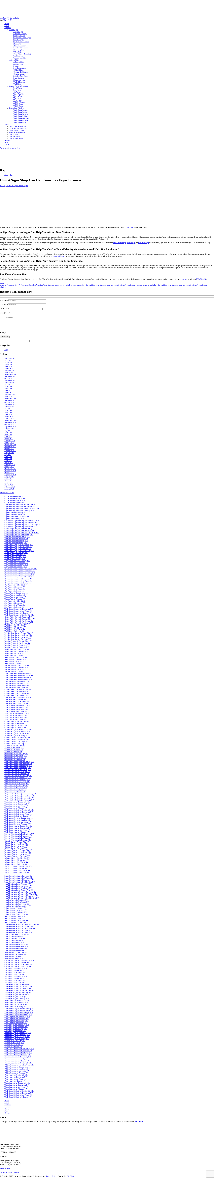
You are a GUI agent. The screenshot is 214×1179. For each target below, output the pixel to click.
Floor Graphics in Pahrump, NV (15, 711)
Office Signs (17, 52)
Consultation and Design (17, 128)
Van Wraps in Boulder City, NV (15, 585)
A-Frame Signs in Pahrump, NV (15, 864)
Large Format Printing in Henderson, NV (19, 880)
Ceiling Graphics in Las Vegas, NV (16, 693)
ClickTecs (70, 1176)
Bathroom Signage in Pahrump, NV (17, 856)
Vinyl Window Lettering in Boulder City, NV (20, 794)
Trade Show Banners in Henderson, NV (18, 609)
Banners (16, 66)
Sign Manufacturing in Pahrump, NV (17, 884)
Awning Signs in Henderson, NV (16, 667)
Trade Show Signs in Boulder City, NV (18, 826)
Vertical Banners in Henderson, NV (17, 683)
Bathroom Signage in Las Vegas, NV (17, 854)
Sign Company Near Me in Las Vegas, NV (19, 930)
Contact (7, 144)
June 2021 (8, 479)
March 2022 (8, 463)
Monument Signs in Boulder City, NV (17, 729)
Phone (2, 313)
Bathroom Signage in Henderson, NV (17, 852)
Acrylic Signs (18, 32)
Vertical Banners (19, 82)
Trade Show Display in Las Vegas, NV (18, 766)
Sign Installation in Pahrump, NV (16, 900)
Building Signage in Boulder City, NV (18, 641)
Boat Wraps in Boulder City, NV (16, 553)
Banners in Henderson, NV (14, 748)
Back (2, 283)
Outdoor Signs (14, 60)
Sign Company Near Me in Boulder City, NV (20, 504)
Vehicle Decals (18, 106)
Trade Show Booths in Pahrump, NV (17, 824)
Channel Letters (19, 74)
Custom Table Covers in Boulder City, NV (19, 619)
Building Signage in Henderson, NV (17, 643)
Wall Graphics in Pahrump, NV (15, 655)
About (6, 26)
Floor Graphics (18, 50)
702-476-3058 (8, 20)
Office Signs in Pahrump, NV (14, 760)
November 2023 (10, 423)
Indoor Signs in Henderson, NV (15, 912)
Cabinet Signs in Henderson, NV (16, 723)
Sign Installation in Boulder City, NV (17, 906)
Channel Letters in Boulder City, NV (17, 738)
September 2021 (10, 475)
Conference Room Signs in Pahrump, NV (19, 575)
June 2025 (8, 386)
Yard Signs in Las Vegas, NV (14, 629)
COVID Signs (18, 40)
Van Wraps (17, 98)
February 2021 (9, 487)
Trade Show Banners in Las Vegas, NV (18, 611)
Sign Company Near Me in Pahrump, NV (19, 510)
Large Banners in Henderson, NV (16, 563)
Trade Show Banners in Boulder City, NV (19, 615)
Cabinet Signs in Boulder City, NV (16, 721)
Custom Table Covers (21, 42)
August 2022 (9, 453)
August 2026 (9, 358)
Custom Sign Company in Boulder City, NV (20, 529)
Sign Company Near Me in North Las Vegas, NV (21, 508)
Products (7, 28)
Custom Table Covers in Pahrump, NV (18, 617)
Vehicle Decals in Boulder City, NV (17, 537)
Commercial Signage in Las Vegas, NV (18, 581)
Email (2, 309)
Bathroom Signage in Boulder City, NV (18, 850)
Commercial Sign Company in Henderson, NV (21, 523)
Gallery (7, 140)
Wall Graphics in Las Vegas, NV (16, 653)
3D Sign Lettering (19, 46)
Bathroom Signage (20, 34)
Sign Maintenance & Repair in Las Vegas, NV (20, 894)
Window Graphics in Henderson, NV (17, 770)
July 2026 (7, 360)
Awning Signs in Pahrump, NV (15, 671)
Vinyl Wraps (17, 100)
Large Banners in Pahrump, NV (15, 567)
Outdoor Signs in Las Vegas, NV (16, 918)
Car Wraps (17, 92)
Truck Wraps (17, 96)
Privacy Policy (51, 1176)
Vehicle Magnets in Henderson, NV (17, 699)
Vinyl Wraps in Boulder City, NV (16, 786)
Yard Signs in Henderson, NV (15, 627)
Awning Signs (18, 64)
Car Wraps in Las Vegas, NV (14, 500)
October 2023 (9, 425)
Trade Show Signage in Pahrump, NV (17, 549)
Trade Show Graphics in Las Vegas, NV (18, 677)
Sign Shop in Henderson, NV (14, 514)
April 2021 (8, 483)
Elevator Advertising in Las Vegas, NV (18, 838)
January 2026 (9, 372)
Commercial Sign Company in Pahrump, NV (20, 527)
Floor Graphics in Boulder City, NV (17, 705)
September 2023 (10, 427)
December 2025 (10, 374)
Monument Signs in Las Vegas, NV (17, 734)
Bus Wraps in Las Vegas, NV (14, 605)
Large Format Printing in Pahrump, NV (18, 876)
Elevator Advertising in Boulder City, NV (19, 834)
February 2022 (9, 465)
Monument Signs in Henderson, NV (17, 731)
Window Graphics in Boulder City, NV (18, 776)
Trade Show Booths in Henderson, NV (18, 820)
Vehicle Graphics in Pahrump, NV (16, 784)
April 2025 (8, 390)
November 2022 (10, 447)
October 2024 (9, 402)
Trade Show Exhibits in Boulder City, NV (19, 810)
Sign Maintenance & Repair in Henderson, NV (21, 896)
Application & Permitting (18, 126)
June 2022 (8, 457)
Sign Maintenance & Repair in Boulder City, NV (21, 898)
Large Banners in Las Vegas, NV (16, 565)
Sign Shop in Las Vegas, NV (14, 940)
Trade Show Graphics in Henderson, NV (18, 675)
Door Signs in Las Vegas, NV (15, 661)
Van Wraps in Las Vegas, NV (14, 589)
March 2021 (8, 485)
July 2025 (7, 384)
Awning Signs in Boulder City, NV (16, 665)
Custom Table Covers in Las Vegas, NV (18, 623)
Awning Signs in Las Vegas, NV (16, 669)
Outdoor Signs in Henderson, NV (16, 920)
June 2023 (8, 433)
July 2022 (7, 455)
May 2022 (8, 459)
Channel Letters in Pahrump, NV (16, 744)
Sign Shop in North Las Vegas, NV (16, 517)
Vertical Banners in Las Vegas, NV (16, 685)
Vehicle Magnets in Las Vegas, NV (16, 701)
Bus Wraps (17, 90)
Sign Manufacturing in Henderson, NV (18, 888)
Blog (6, 142)
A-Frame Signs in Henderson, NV (16, 860)
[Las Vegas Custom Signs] (16, 16)
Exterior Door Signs (20, 76)
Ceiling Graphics (19, 36)
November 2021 (10, 471)
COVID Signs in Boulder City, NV (16, 842)
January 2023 (9, 443)
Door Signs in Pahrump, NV (14, 663)
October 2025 (9, 378)
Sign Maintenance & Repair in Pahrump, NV (20, 892)
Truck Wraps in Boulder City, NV (16, 593)
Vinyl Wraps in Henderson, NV (15, 788)
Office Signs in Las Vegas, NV (15, 758)
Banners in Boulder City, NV (14, 746)
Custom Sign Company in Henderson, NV (19, 531)
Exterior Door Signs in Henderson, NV (18, 635)
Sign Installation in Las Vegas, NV (16, 902)
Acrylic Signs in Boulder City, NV (16, 713)
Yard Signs (17, 84)
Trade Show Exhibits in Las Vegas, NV (18, 814)
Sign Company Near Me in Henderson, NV (19, 506)
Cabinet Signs (18, 70)
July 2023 (7, 431)
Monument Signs (19, 80)
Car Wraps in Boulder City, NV (15, 496)
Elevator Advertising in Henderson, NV (18, 836)
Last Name (4, 305)
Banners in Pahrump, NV (13, 752)
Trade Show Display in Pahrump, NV (17, 768)
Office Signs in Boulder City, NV (16, 754)
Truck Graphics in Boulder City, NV (17, 802)
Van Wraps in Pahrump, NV (14, 591)
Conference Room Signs (22, 38)
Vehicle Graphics (19, 104)
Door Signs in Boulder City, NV (15, 657)
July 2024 (7, 408)
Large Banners (18, 78)
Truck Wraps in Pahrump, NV (15, 599)
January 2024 (9, 418)
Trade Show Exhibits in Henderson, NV (18, 812)
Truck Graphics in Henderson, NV (16, 804)
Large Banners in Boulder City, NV (17, 561)
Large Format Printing (17, 130)
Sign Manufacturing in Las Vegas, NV (18, 886)
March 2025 (8, 392)
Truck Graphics (18, 94)
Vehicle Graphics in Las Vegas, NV (17, 782)
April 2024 (8, 414)
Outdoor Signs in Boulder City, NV (17, 922)
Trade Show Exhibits (20, 116)
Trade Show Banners (20, 110)
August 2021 (9, 477)
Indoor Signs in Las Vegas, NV (15, 910)
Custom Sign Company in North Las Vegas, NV (21, 533)
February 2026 (9, 370)
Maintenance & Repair (17, 132)
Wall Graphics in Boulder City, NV (16, 649)
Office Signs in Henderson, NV (15, 756)
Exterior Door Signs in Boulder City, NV (18, 633)
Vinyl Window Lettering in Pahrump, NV (19, 800)
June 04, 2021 (5, 186)
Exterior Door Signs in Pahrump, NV (17, 639)
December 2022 (10, 445)
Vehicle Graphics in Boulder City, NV (17, 778)
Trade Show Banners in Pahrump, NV (17, 613)
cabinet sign (131, 243)
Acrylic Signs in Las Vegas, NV (15, 717)
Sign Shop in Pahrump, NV (14, 519)
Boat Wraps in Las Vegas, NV (15, 557)
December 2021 (10, 469)
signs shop (129, 227)
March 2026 (8, 368)
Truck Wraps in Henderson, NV (15, 595)
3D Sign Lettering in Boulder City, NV (18, 866)
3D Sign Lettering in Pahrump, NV (16, 872)
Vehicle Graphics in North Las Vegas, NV (19, 1065)
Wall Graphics (18, 56)
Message (3, 333)
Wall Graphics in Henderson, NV (16, 651)
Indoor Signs (13, 30)
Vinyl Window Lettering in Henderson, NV (19, 796)
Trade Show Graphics (21, 118)
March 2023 (8, 439)
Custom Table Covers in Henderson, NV (18, 621)
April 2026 (8, 366)
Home (6, 24)
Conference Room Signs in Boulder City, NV (20, 569)
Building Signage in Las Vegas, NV (17, 645)
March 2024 (8, 416)
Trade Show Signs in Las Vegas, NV (17, 830)
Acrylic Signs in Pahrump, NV (15, 719)
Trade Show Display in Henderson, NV (18, 764)
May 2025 (8, 388)
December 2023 (10, 421)
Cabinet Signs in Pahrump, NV (15, 727)
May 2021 (8, 481)
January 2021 (9, 489)
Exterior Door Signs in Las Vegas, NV (18, 637)
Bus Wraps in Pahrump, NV (14, 607)
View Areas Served (7, 493)
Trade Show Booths (20, 112)
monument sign (143, 243)
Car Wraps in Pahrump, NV (14, 502)
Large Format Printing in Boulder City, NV (19, 882)
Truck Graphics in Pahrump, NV (16, 808)
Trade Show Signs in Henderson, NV (17, 828)
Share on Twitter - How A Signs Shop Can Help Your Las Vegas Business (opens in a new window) (107, 285)
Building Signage (19, 68)
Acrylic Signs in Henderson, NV (16, 715)
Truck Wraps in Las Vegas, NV (15, 597)
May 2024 (8, 412)
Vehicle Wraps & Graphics (18, 86)
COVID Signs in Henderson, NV (16, 844)
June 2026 (8, 362)
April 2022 (8, 461)
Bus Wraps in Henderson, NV (15, 603)
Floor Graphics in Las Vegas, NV (16, 709)
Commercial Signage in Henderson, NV (18, 579)
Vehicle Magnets (19, 102)
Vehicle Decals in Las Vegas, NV (16, 541)
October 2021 (9, 473)
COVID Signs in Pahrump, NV (15, 848)
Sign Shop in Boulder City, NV (15, 512)
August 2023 (9, 429)
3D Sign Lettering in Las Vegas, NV (17, 870)
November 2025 (10, 376)
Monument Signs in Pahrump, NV (16, 736)
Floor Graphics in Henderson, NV (16, 707)
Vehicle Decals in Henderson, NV (16, 539)
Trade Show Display (20, 114)
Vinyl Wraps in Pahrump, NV (14, 792)
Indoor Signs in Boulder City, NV (16, 914)
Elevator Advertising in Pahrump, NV (17, 840)
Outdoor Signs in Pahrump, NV (15, 916)
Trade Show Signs (19, 122)
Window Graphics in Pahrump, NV (16, 774)
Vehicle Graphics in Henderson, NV (17, 780)
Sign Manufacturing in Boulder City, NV (18, 890)
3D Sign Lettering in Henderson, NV (17, 868)
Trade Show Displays (16, 108)
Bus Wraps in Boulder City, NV (15, 601)
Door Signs (17, 44)
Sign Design (13, 134)
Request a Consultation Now (10, 148)
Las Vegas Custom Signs (19, 186)
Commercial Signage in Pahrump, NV (17, 583)
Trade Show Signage (20, 120)
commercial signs (59, 256)
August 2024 (9, 406)
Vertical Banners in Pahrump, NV (16, 687)
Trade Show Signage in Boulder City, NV (19, 551)
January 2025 (9, 396)
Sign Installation (14, 136)
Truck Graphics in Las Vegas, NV (16, 806)
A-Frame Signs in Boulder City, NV (17, 858)
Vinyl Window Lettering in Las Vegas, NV (19, 798)
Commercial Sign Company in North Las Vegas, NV (23, 525)
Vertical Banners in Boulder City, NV (17, 681)
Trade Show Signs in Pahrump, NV (17, 832)
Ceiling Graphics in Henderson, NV (17, 691)
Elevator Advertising (20, 48)
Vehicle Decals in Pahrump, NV (15, 543)
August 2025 (9, 382)
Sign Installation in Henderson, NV (16, 904)
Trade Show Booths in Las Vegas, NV (18, 822)
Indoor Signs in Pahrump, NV (15, 908)
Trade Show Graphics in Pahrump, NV (18, 679)
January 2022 (9, 467)
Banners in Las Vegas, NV (13, 750)
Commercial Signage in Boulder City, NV (19, 577)
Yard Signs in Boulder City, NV (15, 625)
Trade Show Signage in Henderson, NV (18, 545)
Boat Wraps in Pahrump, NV (14, 559)
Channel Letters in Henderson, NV (16, 740)
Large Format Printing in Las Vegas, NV (18, 878)
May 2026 (8, 364)
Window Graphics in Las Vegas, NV (17, 772)
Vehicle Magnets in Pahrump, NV (16, 703)
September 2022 (10, 451)
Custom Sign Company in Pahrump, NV (18, 535)
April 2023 (8, 437)
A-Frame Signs (18, 62)
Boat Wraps (17, 88)
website (184, 279)
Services (7, 124)
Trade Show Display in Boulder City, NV (19, 762)
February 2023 (9, 441)
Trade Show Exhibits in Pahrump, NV (17, 816)
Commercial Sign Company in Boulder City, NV (21, 521)
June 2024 (8, 410)
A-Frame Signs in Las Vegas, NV (16, 862)
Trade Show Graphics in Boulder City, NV (19, 673)
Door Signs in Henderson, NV (15, 659)
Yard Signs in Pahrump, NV (14, 631)
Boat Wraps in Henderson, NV (15, 555)
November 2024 (10, 400)
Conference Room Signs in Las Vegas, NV (19, 573)
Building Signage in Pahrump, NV (16, 647)
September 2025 (10, 380)
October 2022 (9, 449)
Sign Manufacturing (16, 138)
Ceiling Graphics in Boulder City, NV (17, 689)
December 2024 (10, 398)
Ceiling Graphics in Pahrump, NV (16, 695)
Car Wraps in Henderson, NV (14, 498)
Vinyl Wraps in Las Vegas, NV (15, 790)
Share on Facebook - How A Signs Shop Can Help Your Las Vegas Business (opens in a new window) (36, 285)
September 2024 (10, 404)
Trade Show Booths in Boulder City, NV (18, 818)
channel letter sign (119, 243)
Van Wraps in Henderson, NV (15, 587)
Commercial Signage (20, 72)
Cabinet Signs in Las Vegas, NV (15, 725)
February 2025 (9, 394)
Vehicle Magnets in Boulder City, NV (17, 697)
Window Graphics (19, 58)
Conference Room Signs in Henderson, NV (19, 571)
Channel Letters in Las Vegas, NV (16, 742)
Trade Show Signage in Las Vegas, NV (18, 547)
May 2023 (8, 435)
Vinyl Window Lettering (22, 54)
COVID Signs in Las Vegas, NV (16, 846)
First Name (4, 300)
